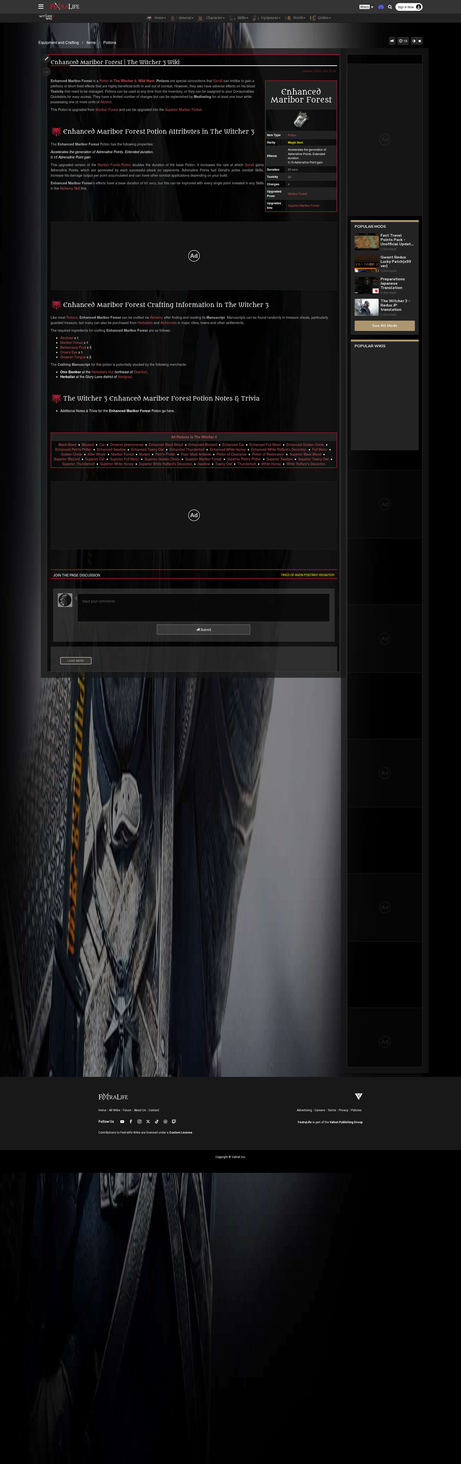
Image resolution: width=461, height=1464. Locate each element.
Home (102, 1110)
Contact (154, 1110)
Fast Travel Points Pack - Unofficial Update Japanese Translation (397, 239)
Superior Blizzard (67, 458)
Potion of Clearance (232, 454)
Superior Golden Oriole (162, 458)
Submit (205, 629)
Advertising (304, 1110)
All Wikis (114, 1110)
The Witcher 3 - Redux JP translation (395, 305)
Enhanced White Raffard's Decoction (279, 449)
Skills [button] (241, 18)
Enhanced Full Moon (265, 444)
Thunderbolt (246, 463)
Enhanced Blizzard (202, 444)
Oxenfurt (140, 371)
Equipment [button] (269, 18)
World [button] (297, 18)
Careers (320, 1110)
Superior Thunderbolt (78, 463)
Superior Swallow (280, 458)
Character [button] (213, 18)
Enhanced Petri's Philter (73, 449)
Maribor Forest (297, 194)
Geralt (218, 80)
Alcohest (66, 337)
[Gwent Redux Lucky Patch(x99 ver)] (367, 264)
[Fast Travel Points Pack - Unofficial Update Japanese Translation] (367, 242)
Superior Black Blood (305, 454)
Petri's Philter (165, 454)
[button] (366, 7)
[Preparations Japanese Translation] (367, 286)
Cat (102, 444)
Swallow (204, 463)
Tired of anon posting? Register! (307, 575)
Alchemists (168, 322)
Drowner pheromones (126, 444)
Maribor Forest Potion (114, 164)
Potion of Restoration (268, 454)
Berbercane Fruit (73, 347)
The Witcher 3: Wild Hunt (134, 80)
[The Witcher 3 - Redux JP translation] (367, 308)
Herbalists (145, 322)
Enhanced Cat (233, 444)
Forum (127, 1110)
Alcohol (105, 101)
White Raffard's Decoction (306, 463)
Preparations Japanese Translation (393, 283)
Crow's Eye (68, 352)
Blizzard (88, 444)
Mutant (144, 454)
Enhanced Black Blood (166, 444)
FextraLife (305, 1122)
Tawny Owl (223, 463)
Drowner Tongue (73, 356)
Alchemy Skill (70, 188)
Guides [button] (322, 18)
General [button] (184, 18)
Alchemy (156, 317)
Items (91, 42)
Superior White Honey (116, 463)
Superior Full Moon (124, 458)
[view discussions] (392, 41)
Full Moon (319, 449)
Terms (332, 1110)
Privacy (343, 1110)
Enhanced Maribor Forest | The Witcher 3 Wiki (115, 62)
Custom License (180, 1132)
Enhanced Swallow (111, 449)
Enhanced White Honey (228, 449)
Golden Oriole (71, 454)
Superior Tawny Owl (313, 458)
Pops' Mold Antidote (196, 454)
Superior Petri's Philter (244, 458)
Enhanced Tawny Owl (147, 449)
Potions (109, 42)
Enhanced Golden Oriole (305, 444)
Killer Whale (97, 454)
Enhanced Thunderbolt (187, 449)
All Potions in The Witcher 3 (194, 436)
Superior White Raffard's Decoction (165, 463)
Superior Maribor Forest (303, 205)
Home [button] (158, 18)
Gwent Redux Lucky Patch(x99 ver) (396, 261)
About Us (140, 1110)
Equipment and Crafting (58, 42)
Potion (292, 135)
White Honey (271, 463)
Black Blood (67, 444)
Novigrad (125, 376)
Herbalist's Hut (102, 371)
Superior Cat (94, 458)
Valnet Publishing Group (346, 1122)
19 (404, 40)
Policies (356, 1110)
